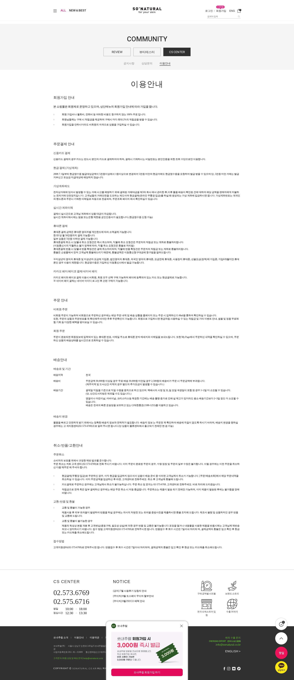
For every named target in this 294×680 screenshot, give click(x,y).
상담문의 (147, 63)
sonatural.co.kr (84, 668)
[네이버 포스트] (233, 668)
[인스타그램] (228, 668)
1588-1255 (149, 405)
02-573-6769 (85, 426)
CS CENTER (177, 52)
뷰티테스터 (147, 52)
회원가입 (221, 10)
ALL (63, 10)
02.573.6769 (71, 593)
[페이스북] (224, 668)
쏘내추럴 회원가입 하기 (147, 672)
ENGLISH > (233, 651)
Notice (121, 581)
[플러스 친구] (239, 668)
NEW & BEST (77, 10)
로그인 (209, 10)
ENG (232, 10)
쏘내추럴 (122, 625)
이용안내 (165, 63)
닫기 (181, 625)
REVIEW (117, 52)
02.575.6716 (71, 601)
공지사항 (129, 63)
